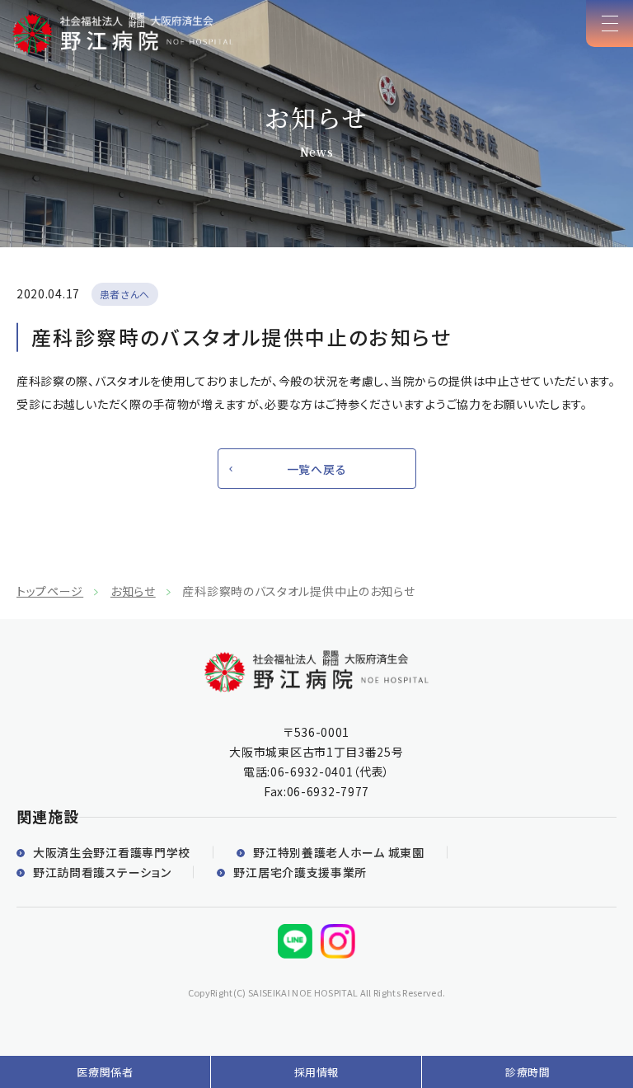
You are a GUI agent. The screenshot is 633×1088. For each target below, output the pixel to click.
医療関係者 (105, 1072)
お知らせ (133, 591)
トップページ (49, 591)
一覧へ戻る (317, 469)
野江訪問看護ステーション (102, 872)
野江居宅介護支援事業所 (300, 872)
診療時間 (528, 1072)
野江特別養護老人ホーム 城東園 (338, 852)
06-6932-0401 (311, 771)
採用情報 (317, 1072)
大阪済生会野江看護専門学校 (111, 852)
